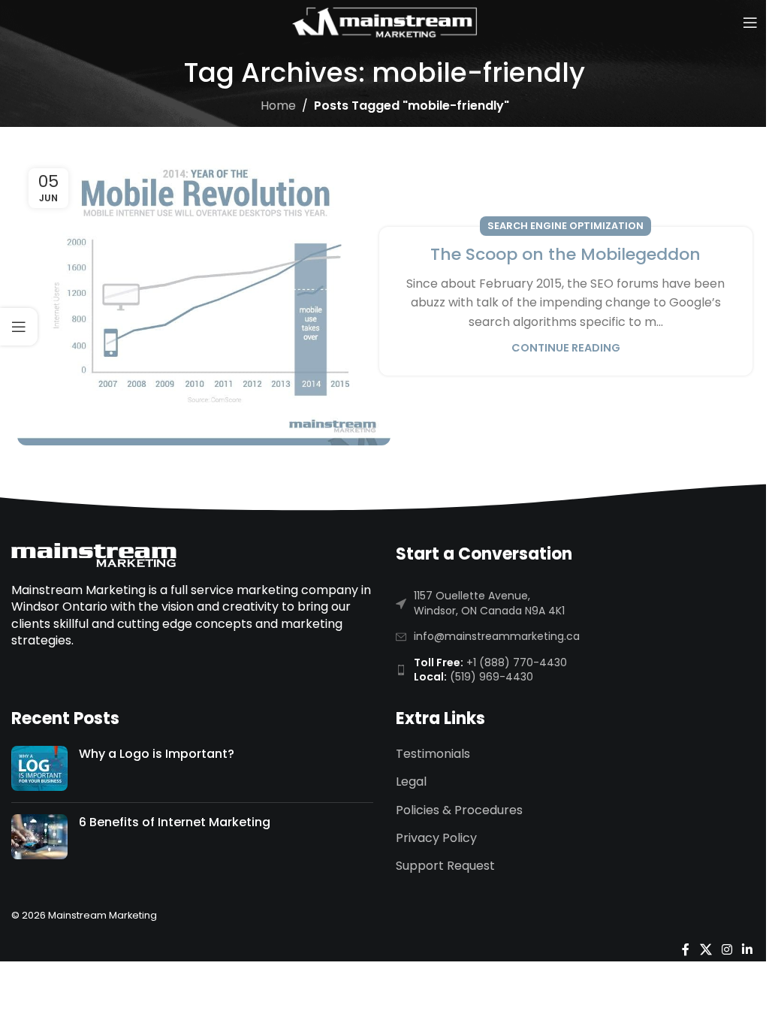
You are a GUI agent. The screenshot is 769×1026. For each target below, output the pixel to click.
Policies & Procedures (459, 810)
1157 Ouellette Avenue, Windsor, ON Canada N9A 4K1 (489, 603)
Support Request (445, 866)
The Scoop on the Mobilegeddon (565, 254)
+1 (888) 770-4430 (516, 662)
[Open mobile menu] (750, 23)
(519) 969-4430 (491, 676)
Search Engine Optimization (565, 225)
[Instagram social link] (726, 949)
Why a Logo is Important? (156, 753)
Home (278, 105)
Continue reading (565, 347)
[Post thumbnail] (39, 768)
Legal (411, 782)
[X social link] (705, 949)
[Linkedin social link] (747, 949)
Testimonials (433, 754)
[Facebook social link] (686, 949)
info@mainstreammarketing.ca (497, 636)
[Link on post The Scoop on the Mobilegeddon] (204, 301)
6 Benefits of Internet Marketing (174, 822)
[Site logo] (384, 21)
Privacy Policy (436, 838)
